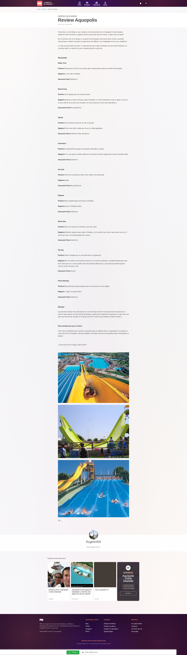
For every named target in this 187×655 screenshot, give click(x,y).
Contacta (134, 626)
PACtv (88, 631)
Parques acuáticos (110, 626)
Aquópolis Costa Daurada (67, 16)
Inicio (38, 9)
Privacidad (134, 631)
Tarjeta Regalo (108, 631)
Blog (44, 9)
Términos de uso (136, 629)
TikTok (88, 626)
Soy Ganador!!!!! (102, 590)
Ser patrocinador (136, 623)
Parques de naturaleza (111, 629)
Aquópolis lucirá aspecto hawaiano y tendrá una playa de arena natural (82, 592)
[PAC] (39, 3)
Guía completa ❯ (91, 652)
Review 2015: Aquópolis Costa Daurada (58, 591)
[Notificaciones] (140, 3)
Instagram (89, 629)
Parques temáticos (110, 623)
